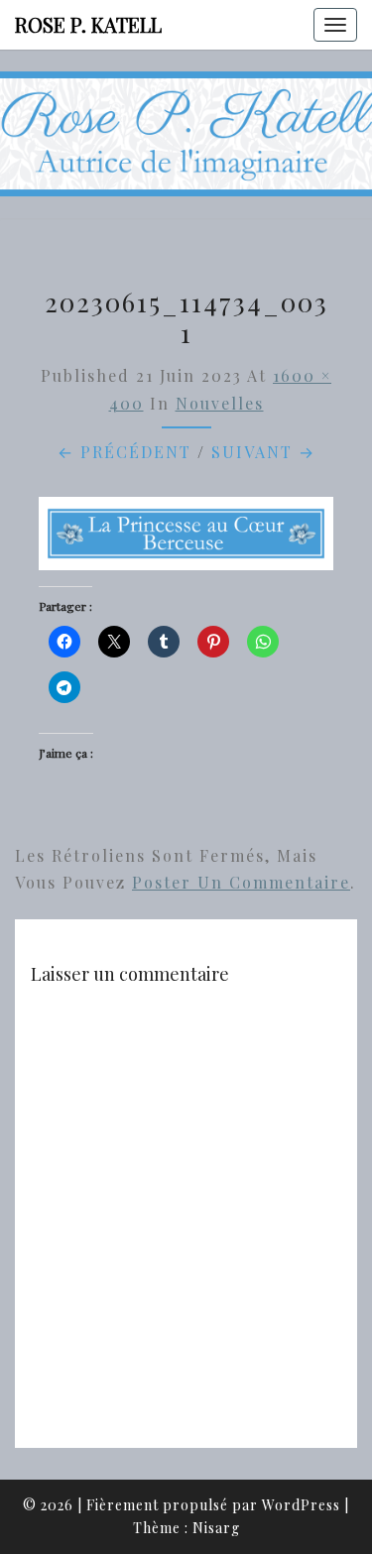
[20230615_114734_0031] (186, 539)
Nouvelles (220, 403)
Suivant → (263, 451)
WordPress (301, 1504)
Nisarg (216, 1527)
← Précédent (124, 451)
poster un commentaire (241, 882)
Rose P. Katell (88, 24)
